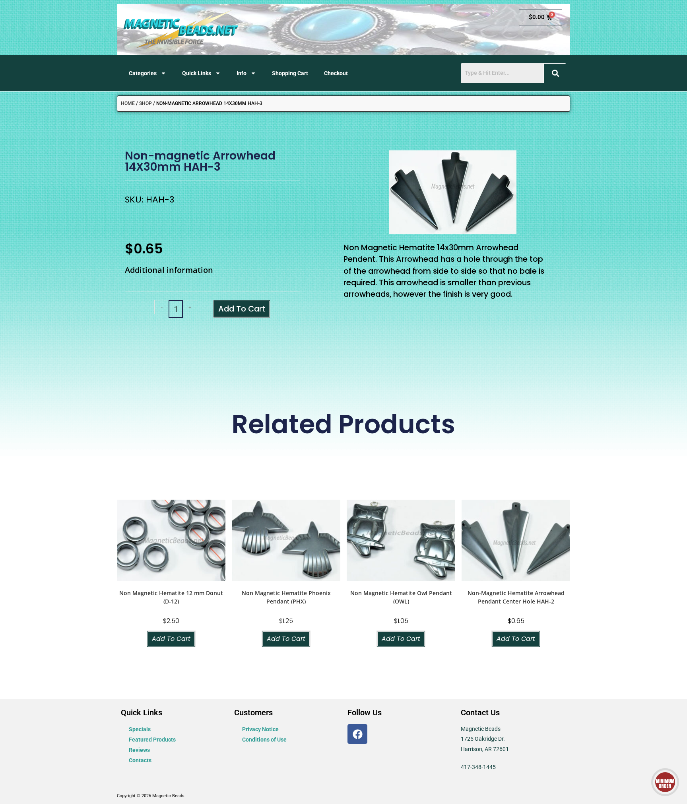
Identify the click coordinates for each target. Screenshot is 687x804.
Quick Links (196, 73)
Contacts (140, 760)
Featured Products (152, 739)
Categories (143, 73)
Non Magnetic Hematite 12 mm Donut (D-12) (171, 597)
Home (128, 103)
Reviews (139, 750)
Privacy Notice (260, 729)
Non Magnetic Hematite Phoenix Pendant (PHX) (286, 597)
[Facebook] (357, 734)
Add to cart (241, 308)
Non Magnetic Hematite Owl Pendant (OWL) (401, 597)
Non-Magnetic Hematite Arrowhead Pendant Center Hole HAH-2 (516, 597)
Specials (140, 729)
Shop (145, 103)
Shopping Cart (290, 73)
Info (241, 73)
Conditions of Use (264, 739)
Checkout (336, 73)
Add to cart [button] (171, 638)
